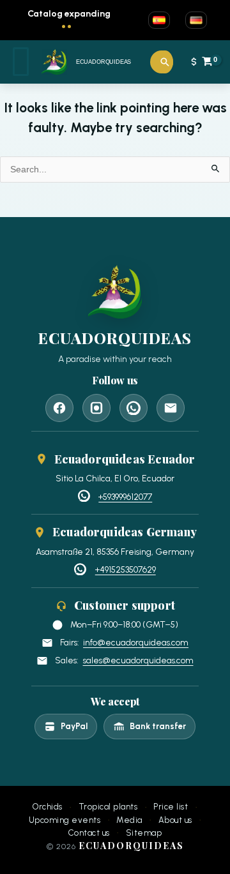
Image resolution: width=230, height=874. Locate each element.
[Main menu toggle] (21, 61)
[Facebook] (59, 408)
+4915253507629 (125, 569)
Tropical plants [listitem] (108, 806)
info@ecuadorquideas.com (135, 642)
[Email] (171, 408)
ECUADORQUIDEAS (103, 62)
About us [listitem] (175, 820)
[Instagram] (96, 408)
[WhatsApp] (133, 408)
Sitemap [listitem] (144, 833)
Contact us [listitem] (89, 833)
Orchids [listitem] (48, 806)
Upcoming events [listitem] (65, 820)
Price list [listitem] (170, 806)
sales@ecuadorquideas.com (138, 660)
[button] (165, 62)
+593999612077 (125, 497)
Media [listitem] (129, 820)
